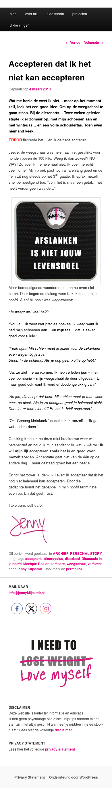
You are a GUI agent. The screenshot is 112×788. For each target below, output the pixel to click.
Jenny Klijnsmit (30, 568)
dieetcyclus (53, 558)
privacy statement (60, 749)
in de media (55, 13)
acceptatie (34, 558)
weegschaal (76, 563)
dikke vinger (19, 25)
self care (58, 563)
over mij (31, 13)
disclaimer (63, 729)
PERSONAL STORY (86, 553)
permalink (74, 568)
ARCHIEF (60, 553)
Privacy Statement (29, 777)
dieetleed (72, 558)
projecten (79, 13)
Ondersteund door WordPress (73, 777)
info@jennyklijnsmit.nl (27, 592)
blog (13, 13)
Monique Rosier (36, 563)
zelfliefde (95, 563)
